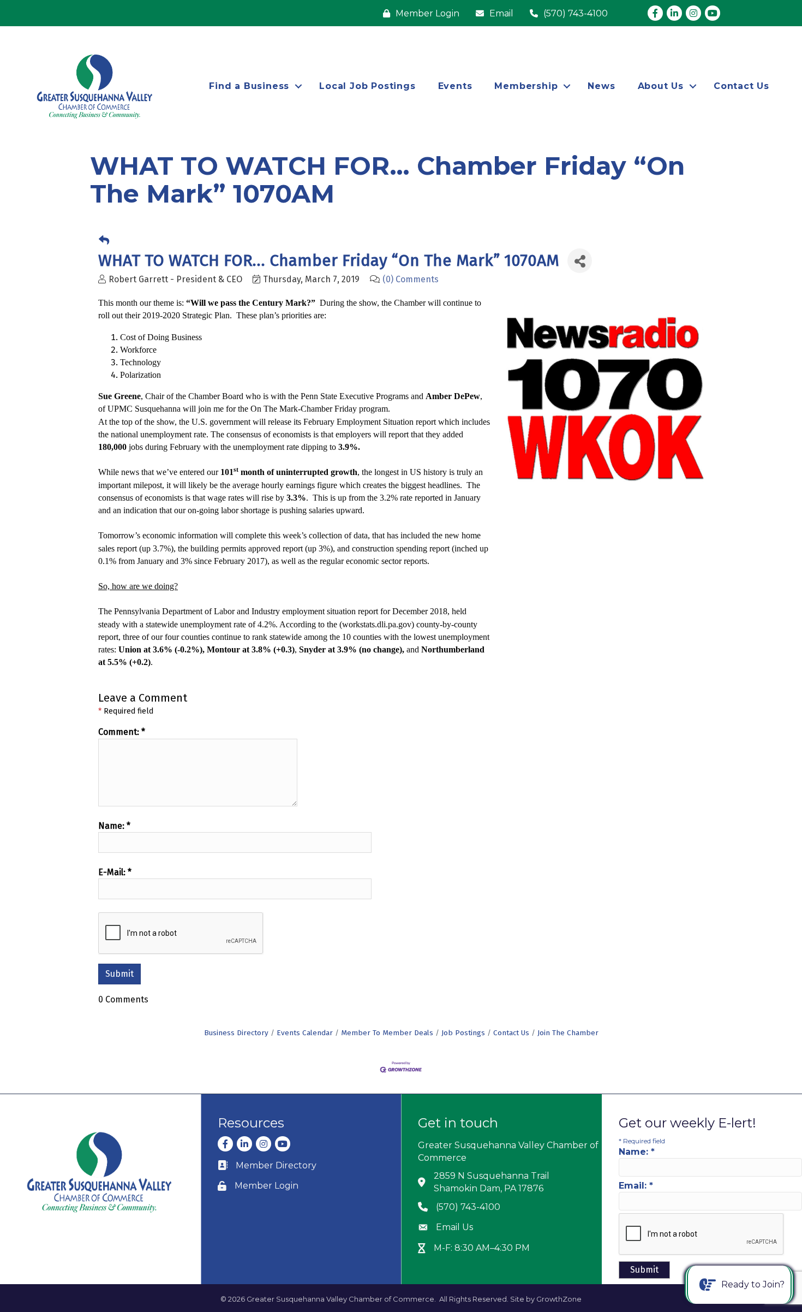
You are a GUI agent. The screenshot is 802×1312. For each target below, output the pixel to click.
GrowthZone (559, 1299)
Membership (526, 86)
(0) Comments (410, 279)
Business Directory (236, 1032)
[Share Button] (579, 260)
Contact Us (741, 86)
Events (455, 86)
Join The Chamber (567, 1032)
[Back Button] (104, 240)
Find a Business (249, 86)
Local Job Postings (367, 86)
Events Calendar (305, 1032)
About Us (661, 86)
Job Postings (463, 1032)
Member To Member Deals (387, 1032)
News (601, 86)
